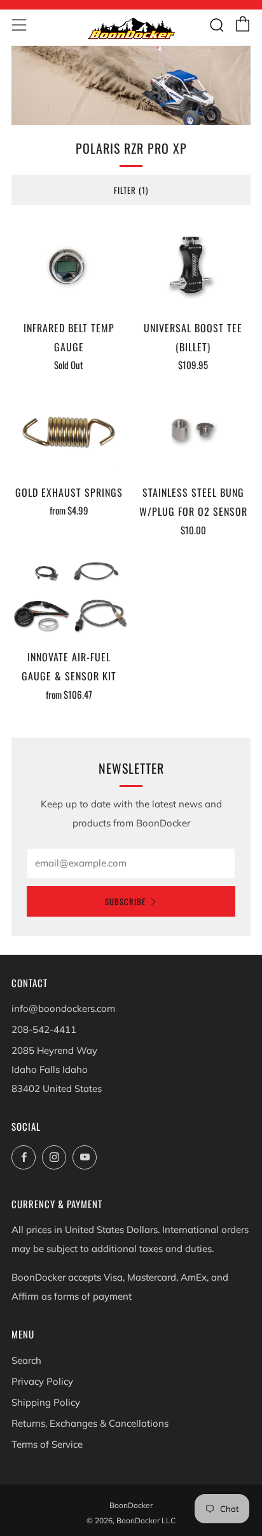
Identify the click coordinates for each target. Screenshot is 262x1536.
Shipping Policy (45, 1402)
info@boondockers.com (63, 1008)
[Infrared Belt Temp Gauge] (69, 267)
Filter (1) (131, 190)
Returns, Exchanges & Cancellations (90, 1423)
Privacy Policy (42, 1381)
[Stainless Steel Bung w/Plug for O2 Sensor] (193, 432)
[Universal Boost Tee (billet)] (193, 267)
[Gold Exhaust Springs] (69, 432)
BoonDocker (131, 1505)
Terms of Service (47, 1444)
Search (26, 1360)
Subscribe (125, 901)
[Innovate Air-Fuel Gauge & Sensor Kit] (69, 597)
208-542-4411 (43, 1029)
